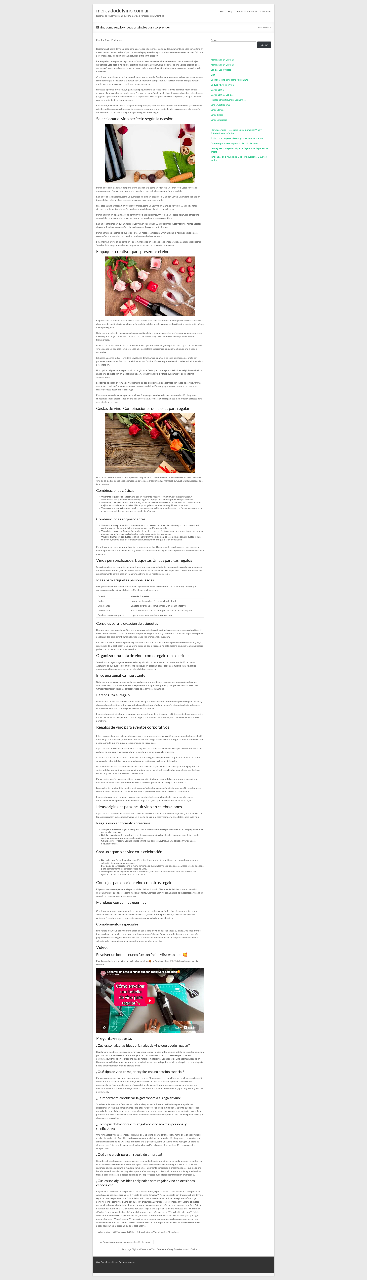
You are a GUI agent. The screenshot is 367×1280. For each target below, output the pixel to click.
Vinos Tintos (217, 114)
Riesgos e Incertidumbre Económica (228, 99)
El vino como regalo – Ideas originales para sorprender (237, 138)
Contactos (265, 11)
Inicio (221, 11)
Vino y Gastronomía (220, 104)
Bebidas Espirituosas (221, 69)
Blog (230, 11)
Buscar (214, 40)
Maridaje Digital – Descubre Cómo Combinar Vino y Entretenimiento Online (161, 1249)
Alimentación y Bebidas (222, 59)
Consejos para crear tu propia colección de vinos (125, 1242)
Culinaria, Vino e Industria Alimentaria (161, 1232)
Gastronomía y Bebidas (222, 94)
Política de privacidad (246, 11)
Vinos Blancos (218, 109)
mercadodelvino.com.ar (122, 10)
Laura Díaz (105, 1232)
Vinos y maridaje (219, 119)
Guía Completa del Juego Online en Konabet (115, 1262)
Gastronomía (217, 89)
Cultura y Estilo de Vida (222, 84)
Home (268, 27)
